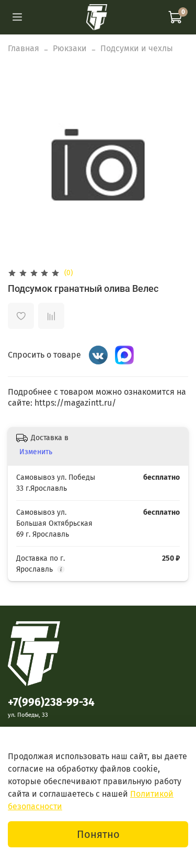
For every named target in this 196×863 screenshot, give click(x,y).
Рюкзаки (70, 48)
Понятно (98, 834)
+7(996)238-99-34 (51, 702)
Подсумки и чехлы (136, 48)
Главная (23, 48)
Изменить (35, 451)
